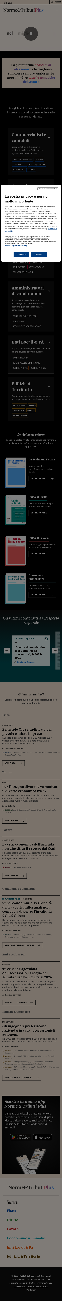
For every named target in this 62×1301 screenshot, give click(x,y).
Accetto (39, 254)
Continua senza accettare (48, 189)
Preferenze (21, 254)
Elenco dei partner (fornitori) (16, 245)
